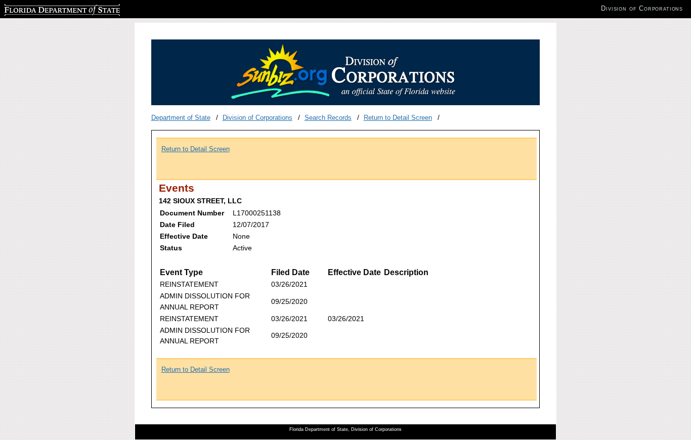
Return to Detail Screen (398, 117)
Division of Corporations (257, 117)
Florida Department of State (44, 8)
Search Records (328, 117)
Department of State (180, 117)
